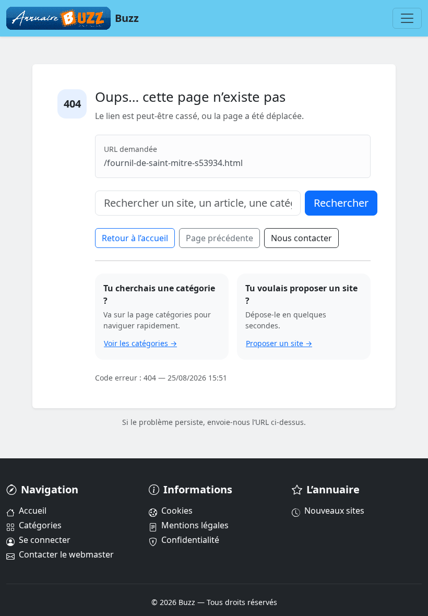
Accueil (32, 510)
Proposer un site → (279, 343)
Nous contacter (301, 238)
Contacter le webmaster (66, 554)
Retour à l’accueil (135, 238)
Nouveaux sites (334, 510)
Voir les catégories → (140, 343)
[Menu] (407, 18)
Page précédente (219, 238)
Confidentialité (190, 540)
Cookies (177, 510)
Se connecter (44, 540)
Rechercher (341, 203)
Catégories (40, 525)
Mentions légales (195, 525)
